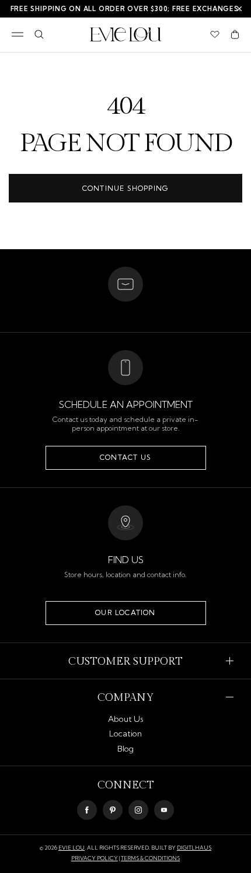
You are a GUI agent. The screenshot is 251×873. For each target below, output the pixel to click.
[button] (235, 34)
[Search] (38, 34)
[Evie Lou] (126, 34)
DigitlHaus (194, 847)
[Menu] (17, 34)
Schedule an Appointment (126, 404)
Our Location (125, 612)
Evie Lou (71, 847)
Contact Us (125, 457)
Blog (125, 748)
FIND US (126, 559)
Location (125, 733)
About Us (126, 719)
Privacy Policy (94, 858)
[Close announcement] (239, 9)
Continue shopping (125, 188)
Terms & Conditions (150, 858)
